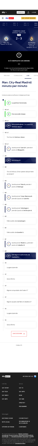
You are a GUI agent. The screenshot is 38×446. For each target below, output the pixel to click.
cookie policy (23, 418)
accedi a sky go (28, 376)
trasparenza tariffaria (16, 436)
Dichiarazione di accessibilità (24, 422)
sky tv (21, 388)
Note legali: (5, 414)
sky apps (22, 391)
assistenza (25, 436)
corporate (22, 427)
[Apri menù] (3, 18)
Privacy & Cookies (13, 435)
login (34, 12)
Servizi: (21, 383)
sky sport (5, 388)
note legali (6, 422)
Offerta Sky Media (8, 427)
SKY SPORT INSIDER (28, 18)
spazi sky (22, 402)
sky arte (5, 399)
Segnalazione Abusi (20, 443)
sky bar (21, 399)
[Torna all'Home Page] (9, 18)
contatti (31, 436)
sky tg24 (5, 391)
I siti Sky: (4, 383)
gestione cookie (7, 418)
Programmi (23, 406)
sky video (5, 395)
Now (20, 395)
